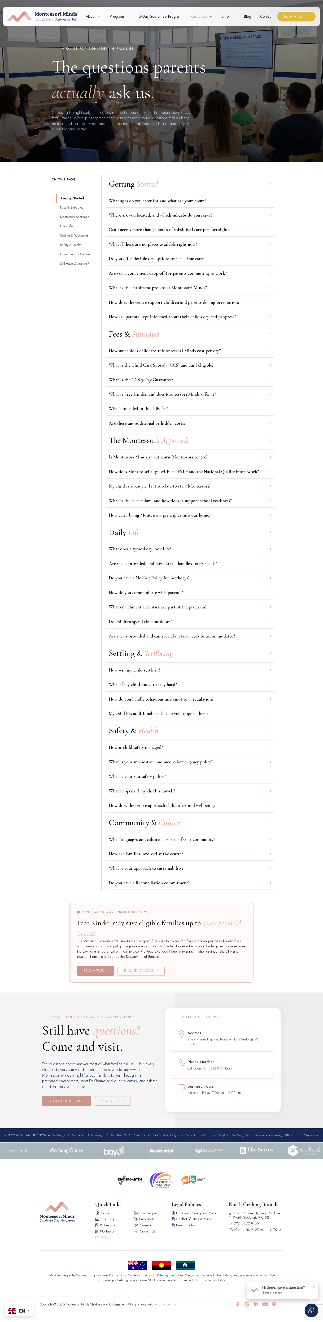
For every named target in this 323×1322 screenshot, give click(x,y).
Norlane (72, 1135)
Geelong (57, 1135)
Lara (297, 1135)
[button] (190, 200)
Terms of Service (165, 1304)
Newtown (261, 1135)
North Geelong (91, 1135)
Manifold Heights (215, 1135)
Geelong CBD (280, 1135)
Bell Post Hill (144, 1135)
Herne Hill (192, 1135)
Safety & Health (70, 245)
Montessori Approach (74, 216)
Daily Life (66, 226)
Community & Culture (75, 254)
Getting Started (72, 198)
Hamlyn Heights (169, 1135)
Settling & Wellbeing (74, 235)
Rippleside (311, 1135)
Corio (110, 1135)
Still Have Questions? (74, 263)
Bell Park (124, 1135)
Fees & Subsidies (71, 207)
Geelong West (241, 1135)
